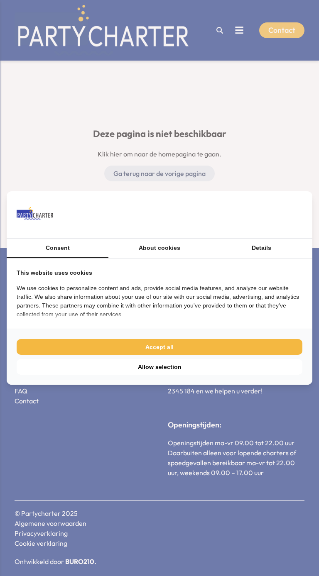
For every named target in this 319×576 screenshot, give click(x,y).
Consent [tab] (58, 247)
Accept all (159, 347)
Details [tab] (261, 247)
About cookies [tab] (159, 247)
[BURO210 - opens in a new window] (271, 214)
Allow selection (160, 367)
